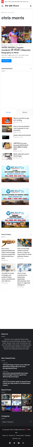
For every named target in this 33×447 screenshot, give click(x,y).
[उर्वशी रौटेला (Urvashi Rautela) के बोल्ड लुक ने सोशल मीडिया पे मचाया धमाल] (7, 145)
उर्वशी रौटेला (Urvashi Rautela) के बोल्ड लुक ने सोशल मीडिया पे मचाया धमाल (20, 146)
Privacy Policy (20, 435)
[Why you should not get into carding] (7, 120)
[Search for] (31, 6)
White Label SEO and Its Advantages (21, 155)
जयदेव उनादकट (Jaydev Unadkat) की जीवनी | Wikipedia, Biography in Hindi (16, 50)
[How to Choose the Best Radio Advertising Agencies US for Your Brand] (27, 403)
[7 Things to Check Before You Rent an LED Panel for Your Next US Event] (16, 409)
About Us (5, 435)
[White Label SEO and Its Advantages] (7, 156)
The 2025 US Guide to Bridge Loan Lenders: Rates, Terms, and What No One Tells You (8, 277)
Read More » (6, 60)
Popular (8, 112)
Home (4, 12)
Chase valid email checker (22, 135)
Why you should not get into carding (21, 119)
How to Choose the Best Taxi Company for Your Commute (21, 128)
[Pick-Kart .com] (12, 6)
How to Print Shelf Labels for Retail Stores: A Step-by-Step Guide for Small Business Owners (24, 252)
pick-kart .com (16, 438)
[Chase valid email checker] (7, 137)
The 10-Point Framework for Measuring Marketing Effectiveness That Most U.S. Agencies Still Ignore (23, 279)
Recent (25, 112)
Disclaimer (28, 435)
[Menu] (2, 6)
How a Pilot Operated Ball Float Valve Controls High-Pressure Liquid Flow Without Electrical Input (8, 253)
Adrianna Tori (6, 45)
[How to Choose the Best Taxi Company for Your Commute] (7, 128)
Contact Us (12, 435)
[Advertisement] (16, 89)
